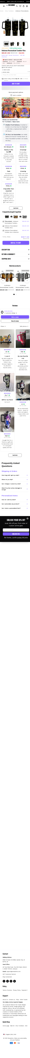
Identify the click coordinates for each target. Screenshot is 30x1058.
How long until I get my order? (10, 475)
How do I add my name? (9, 499)
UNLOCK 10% (16, 534)
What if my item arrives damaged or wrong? (12, 488)
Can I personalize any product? (10, 504)
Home (1, 11)
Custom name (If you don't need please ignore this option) (13, 66)
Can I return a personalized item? (11, 508)
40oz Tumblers (9, 11)
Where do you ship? (7, 479)
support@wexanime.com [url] (13, 971)
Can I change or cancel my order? (11, 483)
